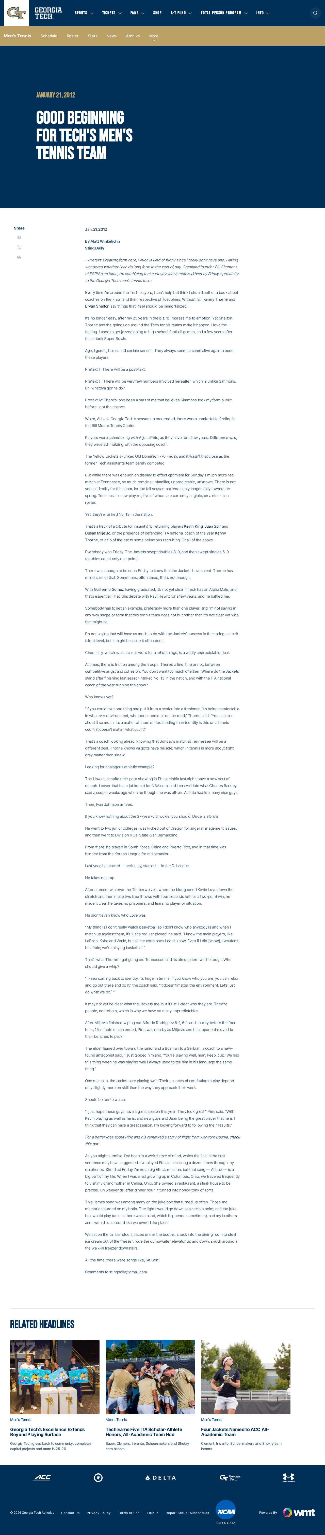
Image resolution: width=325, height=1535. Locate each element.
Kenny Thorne (215, 299)
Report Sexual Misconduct (187, 1513)
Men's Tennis (17, 35)
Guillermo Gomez (109, 589)
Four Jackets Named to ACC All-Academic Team (235, 1432)
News (112, 35)
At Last (102, 418)
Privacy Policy (99, 1513)
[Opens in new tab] (42, 1477)
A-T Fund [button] (178, 12)
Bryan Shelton (97, 306)
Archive (133, 35)
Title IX (153, 1513)
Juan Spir (213, 526)
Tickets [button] (109, 12)
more (153, 35)
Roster (72, 35)
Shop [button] (157, 12)
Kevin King (193, 526)
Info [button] (260, 12)
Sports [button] (81, 12)
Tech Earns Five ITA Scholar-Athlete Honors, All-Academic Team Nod (144, 1432)
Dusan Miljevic (97, 533)
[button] (315, 13)
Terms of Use (129, 1513)
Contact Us (70, 1513)
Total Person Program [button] (221, 12)
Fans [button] (134, 12)
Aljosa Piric (148, 437)
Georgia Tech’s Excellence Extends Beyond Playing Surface (47, 1432)
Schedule (49, 35)
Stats (93, 35)
